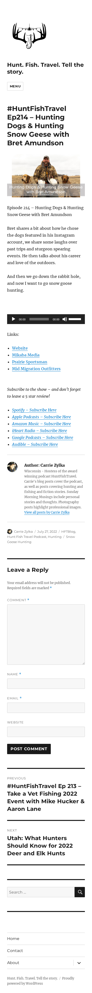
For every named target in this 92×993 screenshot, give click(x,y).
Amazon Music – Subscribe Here (41, 423)
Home (13, 938)
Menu (15, 86)
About (13, 962)
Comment (18, 600)
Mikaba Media (25, 355)
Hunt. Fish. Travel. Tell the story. (32, 978)
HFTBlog (68, 531)
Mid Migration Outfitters (36, 368)
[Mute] (64, 319)
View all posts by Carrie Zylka (46, 512)
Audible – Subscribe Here (35, 444)
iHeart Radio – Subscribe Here (39, 430)
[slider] (75, 318)
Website (20, 348)
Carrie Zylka (23, 531)
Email (14, 698)
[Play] (13, 319)
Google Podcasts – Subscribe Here (42, 437)
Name (14, 674)
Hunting (55, 537)
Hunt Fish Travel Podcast (26, 537)
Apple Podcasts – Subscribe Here (41, 416)
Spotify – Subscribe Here (34, 410)
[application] (46, 319)
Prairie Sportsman (29, 361)
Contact (15, 950)
